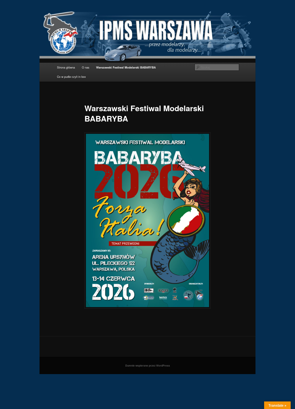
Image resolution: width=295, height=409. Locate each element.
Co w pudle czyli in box (71, 77)
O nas (85, 67)
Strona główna (66, 67)
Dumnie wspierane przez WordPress (147, 365)
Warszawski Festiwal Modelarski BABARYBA (126, 67)
